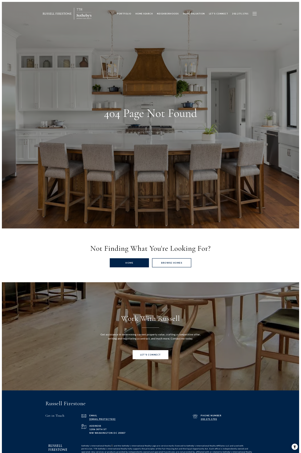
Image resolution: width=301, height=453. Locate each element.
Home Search (144, 13)
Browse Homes (171, 262)
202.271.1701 (209, 419)
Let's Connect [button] (150, 354)
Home (129, 262)
